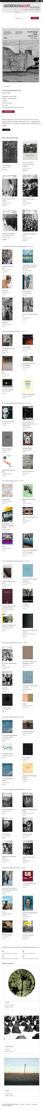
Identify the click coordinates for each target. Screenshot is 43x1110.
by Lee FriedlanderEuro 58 (6, 548)
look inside (6, 86)
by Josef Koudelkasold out (29, 425)
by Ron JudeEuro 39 (27, 759)
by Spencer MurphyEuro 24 (27, 293)
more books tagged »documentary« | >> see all (15, 561)
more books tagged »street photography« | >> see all (17, 246)
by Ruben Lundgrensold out (7, 501)
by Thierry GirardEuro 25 (7, 811)
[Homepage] (21, 7)
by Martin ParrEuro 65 (29, 885)
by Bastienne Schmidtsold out (7, 755)
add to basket (8, 111)
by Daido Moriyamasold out (6, 324)
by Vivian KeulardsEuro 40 (28, 733)
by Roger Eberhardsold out (29, 396)
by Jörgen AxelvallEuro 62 (8, 423)
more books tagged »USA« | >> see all (13, 717)
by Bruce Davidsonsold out (27, 348)
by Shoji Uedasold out (28, 473)
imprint (22, 1104)
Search (35, 18)
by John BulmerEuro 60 (27, 836)
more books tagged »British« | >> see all (13, 868)
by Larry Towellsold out (26, 606)
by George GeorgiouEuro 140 (6, 913)
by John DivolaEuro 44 (6, 709)
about (26, 9)
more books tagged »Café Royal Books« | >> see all (17, 789)
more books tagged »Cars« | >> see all (13, 481)
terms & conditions (7, 1105)
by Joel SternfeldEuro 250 (7, 391)
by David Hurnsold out (5, 689)
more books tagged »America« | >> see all (14, 331)
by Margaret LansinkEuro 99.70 (27, 705)
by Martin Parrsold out (7, 936)
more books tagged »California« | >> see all (15, 642)
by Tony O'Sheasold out (6, 836)
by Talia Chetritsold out (5, 292)
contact (31, 9)
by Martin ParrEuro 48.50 (28, 936)
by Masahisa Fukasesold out (27, 450)
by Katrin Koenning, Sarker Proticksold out (30, 633)
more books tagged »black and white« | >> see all (16, 403)
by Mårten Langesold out (6, 450)
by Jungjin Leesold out (5, 374)
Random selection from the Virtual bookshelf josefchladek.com (20, 947)
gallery (37, 9)
